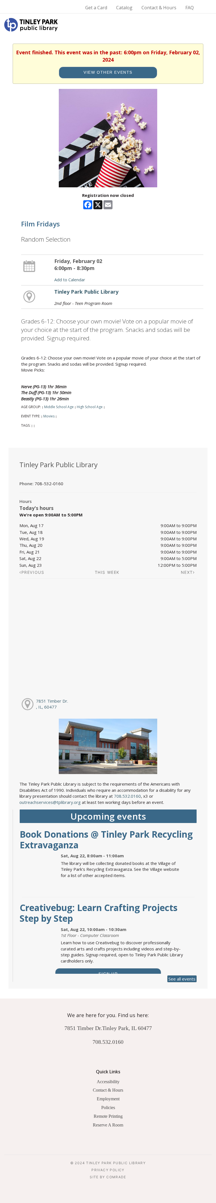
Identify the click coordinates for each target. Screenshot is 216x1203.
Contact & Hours (158, 8)
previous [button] (32, 572)
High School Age (90, 406)
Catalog (124, 8)
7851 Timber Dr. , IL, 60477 (52, 704)
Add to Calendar (69, 279)
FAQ (189, 8)
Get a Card (96, 8)
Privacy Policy (107, 1170)
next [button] (187, 572)
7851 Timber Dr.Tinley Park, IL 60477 (108, 1028)
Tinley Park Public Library (86, 291)
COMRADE (116, 1177)
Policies (108, 1107)
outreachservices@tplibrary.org (50, 802)
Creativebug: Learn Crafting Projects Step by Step (98, 912)
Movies (49, 416)
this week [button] (107, 572)
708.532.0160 (127, 796)
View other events (108, 72)
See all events (181, 979)
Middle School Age (59, 406)
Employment (108, 1098)
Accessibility (108, 1081)
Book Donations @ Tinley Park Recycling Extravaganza (106, 839)
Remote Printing (108, 1116)
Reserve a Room (108, 1125)
